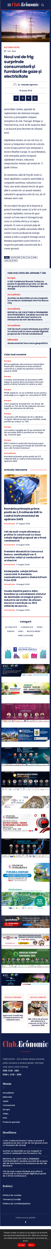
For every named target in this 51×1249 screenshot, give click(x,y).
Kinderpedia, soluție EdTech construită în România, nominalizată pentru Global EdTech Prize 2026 (25, 576)
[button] (42, 5)
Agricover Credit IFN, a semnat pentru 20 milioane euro (13, 1018)
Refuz (31, 1245)
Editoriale (12, 340)
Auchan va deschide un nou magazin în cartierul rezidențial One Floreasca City (27, 300)
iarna (35, 257)
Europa (11, 278)
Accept (21, 1245)
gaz (29, 257)
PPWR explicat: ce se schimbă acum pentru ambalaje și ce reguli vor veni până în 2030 (25, 394)
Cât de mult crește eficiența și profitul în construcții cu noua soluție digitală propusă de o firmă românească (28, 331)
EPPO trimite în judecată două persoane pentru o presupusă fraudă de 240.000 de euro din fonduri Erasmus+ (25, 445)
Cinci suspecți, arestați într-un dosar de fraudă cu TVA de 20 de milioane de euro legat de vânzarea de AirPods (24, 406)
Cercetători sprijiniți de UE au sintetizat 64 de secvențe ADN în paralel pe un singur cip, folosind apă (24, 432)
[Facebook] (16, 98)
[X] (22, 98)
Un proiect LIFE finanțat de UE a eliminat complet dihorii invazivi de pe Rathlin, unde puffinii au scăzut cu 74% (25, 419)
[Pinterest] (28, 98)
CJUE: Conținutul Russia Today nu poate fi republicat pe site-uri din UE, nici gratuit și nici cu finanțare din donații (27, 285)
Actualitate (11, 47)
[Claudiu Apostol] (15, 84)
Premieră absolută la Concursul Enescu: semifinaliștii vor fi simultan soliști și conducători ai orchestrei (24, 556)
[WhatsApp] (35, 98)
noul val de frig (11, 260)
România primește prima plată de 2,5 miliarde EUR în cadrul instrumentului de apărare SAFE (23, 458)
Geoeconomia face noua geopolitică (27, 343)
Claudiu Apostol (29, 85)
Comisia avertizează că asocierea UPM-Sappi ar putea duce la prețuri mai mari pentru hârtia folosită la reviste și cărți (23, 382)
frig (24, 257)
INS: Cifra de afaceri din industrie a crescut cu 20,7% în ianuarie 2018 (38, 1022)
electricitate (15, 257)
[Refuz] (47, 1239)
